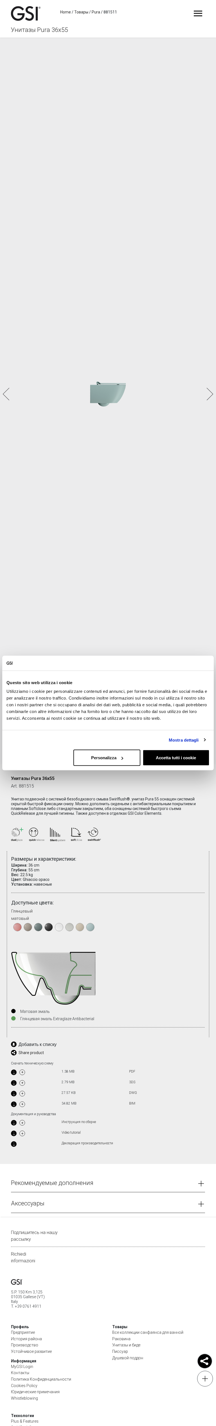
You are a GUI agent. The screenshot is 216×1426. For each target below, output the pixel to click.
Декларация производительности (87, 1143)
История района (26, 1339)
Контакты (20, 1373)
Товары (81, 12)
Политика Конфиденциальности (41, 1379)
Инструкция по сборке (79, 1122)
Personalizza (103, 757)
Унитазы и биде (126, 1345)
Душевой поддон (127, 1358)
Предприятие (23, 1332)
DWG (133, 1093)
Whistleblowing (24, 1398)
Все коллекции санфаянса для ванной (147, 1332)
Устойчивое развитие (31, 1351)
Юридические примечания (35, 1392)
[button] (209, 394)
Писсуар (120, 1351)
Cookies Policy (24, 1385)
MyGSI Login (22, 1366)
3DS (132, 1082)
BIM (132, 1103)
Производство (24, 1345)
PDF (132, 1071)
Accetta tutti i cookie (176, 757)
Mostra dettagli (184, 739)
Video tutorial (71, 1133)
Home (65, 12)
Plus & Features (25, 1421)
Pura (96, 12)
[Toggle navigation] (198, 13)
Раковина (121, 1339)
